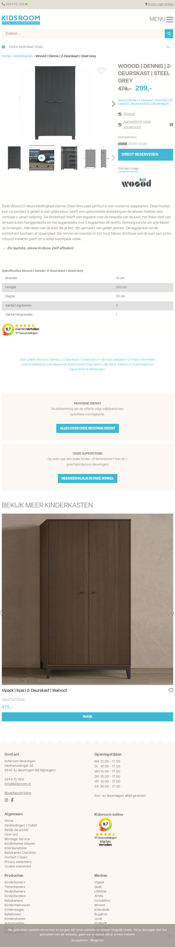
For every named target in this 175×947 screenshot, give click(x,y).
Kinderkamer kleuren (20, 844)
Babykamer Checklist (20, 853)
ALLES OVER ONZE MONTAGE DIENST (87, 428)
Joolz (98, 919)
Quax (98, 887)
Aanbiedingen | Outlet (21, 825)
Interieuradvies (16, 848)
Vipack (99, 882)
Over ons (11, 834)
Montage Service (17, 839)
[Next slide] (113, 104)
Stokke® (100, 923)
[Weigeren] (169, 935)
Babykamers (14, 901)
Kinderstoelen (15, 919)
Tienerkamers (15, 887)
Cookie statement (18, 866)
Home (9, 821)
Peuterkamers (15, 891)
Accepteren (79, 940)
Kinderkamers (15, 882)
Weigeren (97, 940)
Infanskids (102, 910)
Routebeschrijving (18, 793)
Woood (129, 114)
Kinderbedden (15, 896)
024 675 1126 (15, 4)
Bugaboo (100, 914)
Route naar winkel (160, 4)
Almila (98, 896)
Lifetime (100, 891)
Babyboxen (13, 914)
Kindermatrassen (17, 905)
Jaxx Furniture (13, 699)
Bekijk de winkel (16, 830)
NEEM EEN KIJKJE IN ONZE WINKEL (88, 478)
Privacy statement (18, 862)
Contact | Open (16, 857)
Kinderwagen (14, 910)
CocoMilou (102, 901)
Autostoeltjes (15, 923)
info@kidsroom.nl (18, 784)
